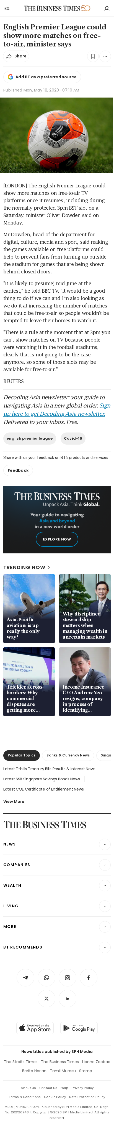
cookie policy (55, 1097)
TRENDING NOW (24, 567)
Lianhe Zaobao (96, 1061)
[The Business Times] (52, 8)
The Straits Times (21, 1061)
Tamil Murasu (63, 1071)
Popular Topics (21, 755)
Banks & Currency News (68, 755)
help (64, 1088)
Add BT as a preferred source (46, 77)
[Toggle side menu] (6, 8)
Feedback (18, 470)
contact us (48, 1088)
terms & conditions (25, 1097)
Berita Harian (34, 1071)
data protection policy (87, 1097)
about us (28, 1088)
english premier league (30, 438)
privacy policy (83, 1088)
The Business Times (60, 1061)
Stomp (85, 1071)
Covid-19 (73, 438)
